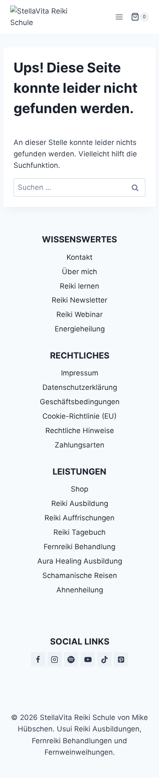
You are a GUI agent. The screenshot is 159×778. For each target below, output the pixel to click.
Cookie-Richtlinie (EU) (79, 416)
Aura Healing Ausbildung (79, 561)
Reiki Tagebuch (79, 532)
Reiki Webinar (79, 314)
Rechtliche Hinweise (79, 430)
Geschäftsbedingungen (80, 401)
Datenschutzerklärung (79, 387)
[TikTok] (104, 659)
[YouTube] (88, 659)
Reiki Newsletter (79, 300)
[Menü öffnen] (119, 16)
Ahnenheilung (79, 590)
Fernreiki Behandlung (79, 546)
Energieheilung (80, 329)
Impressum (79, 373)
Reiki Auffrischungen (79, 518)
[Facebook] (38, 659)
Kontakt (79, 257)
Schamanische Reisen (79, 575)
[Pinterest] (121, 659)
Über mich (79, 271)
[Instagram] (54, 659)
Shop (79, 489)
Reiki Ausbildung (79, 503)
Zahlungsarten (79, 445)
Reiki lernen (79, 286)
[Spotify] (71, 659)
